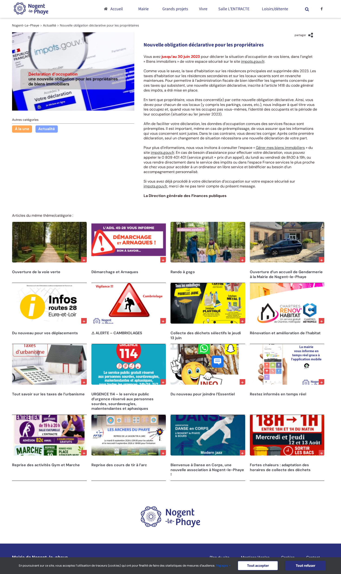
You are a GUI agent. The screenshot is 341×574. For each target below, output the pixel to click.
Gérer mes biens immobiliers (280, 147)
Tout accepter (258, 565)
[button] (307, 9)
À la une (22, 128)
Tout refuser (305, 565)
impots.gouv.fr (252, 61)
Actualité (46, 128)
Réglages (222, 565)
